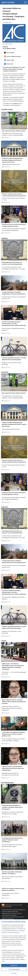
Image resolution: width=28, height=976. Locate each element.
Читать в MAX (10, 60)
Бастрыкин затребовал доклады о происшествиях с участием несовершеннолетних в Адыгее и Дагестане (14, 323)
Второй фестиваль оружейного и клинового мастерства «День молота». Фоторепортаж (12, 807)
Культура (5, 46)
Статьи (3, 641)
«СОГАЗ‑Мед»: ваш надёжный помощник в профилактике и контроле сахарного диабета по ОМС (13, 734)
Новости (4, 507)
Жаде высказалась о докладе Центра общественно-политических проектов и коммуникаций (13, 768)
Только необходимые (14, 969)
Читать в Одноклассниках (13, 56)
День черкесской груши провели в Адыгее (14, 131)
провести (15, 103)
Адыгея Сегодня (7, 2)
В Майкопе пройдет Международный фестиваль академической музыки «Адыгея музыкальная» (12, 160)
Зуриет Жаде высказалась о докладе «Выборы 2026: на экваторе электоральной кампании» (13, 701)
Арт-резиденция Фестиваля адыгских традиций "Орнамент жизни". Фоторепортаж (12, 839)
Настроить (14, 973)
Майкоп (4, 238)
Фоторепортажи (7, 783)
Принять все (14, 965)
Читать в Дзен (10, 52)
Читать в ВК (9, 64)
